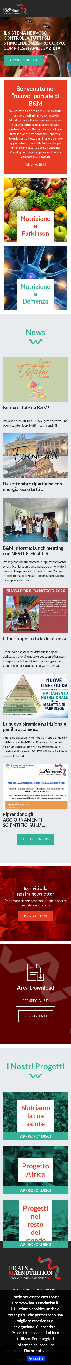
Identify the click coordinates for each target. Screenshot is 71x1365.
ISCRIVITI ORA (35, 916)
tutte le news (36, 839)
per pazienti (35, 1016)
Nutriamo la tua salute (35, 1115)
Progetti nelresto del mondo (35, 1224)
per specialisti (35, 1001)
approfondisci (23, 60)
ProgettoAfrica (35, 1170)
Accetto (35, 1358)
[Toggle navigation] (64, 8)
